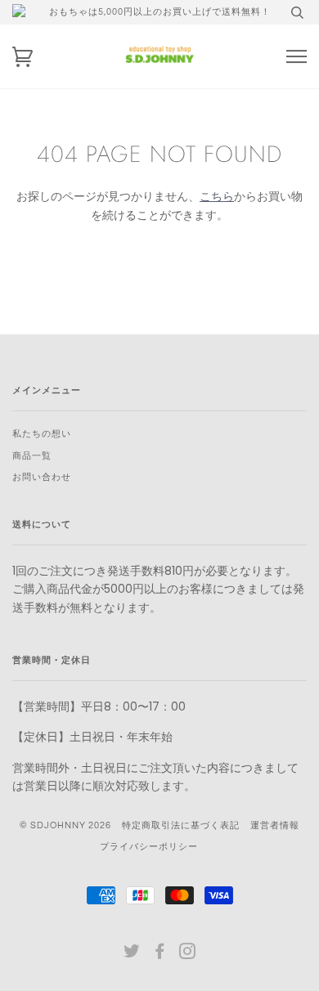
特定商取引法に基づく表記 (181, 825)
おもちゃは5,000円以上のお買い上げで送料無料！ (160, 11)
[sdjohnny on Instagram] (187, 954)
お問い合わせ (41, 477)
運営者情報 (274, 825)
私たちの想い (41, 433)
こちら (217, 196)
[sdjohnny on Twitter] (132, 954)
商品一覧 (32, 455)
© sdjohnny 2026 (65, 825)
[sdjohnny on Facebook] (159, 954)
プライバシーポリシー (149, 846)
